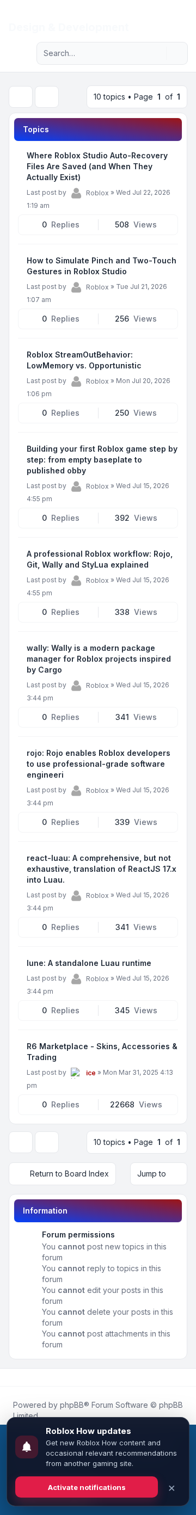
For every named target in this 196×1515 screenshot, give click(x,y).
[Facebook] (11, 1377)
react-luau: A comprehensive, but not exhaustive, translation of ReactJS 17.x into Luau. (101, 868)
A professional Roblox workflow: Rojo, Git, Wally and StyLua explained (100, 559)
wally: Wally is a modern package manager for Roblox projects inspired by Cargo (99, 658)
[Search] (157, 53)
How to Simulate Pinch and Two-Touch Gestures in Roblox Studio (101, 266)
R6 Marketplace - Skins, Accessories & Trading (102, 1052)
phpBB (72, 1404)
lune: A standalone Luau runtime (89, 963)
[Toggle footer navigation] (183, 1377)
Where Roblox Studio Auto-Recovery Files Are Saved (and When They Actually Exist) (97, 166)
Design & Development (69, 27)
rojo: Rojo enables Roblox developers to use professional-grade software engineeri (98, 763)
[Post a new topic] (21, 97)
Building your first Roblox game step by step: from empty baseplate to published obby (102, 459)
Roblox (97, 193)
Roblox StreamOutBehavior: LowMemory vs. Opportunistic (84, 360)
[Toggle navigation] (183, 17)
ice (91, 1073)
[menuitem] (170, 17)
